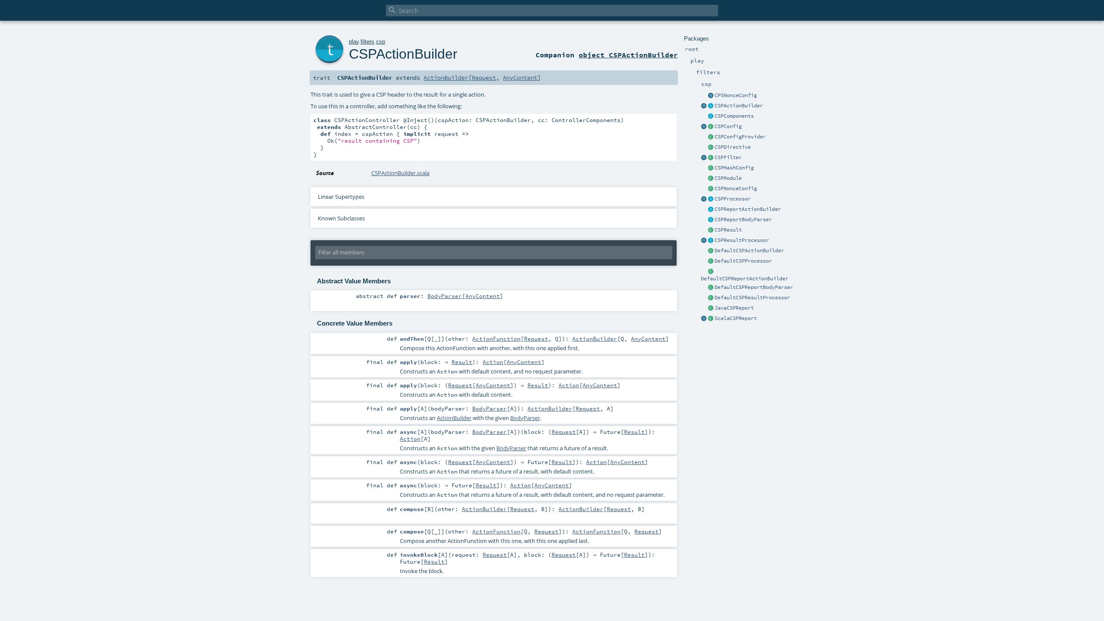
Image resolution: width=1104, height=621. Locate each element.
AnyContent (520, 78)
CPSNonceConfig (736, 95)
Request (484, 78)
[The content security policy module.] (710, 178)
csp (380, 41)
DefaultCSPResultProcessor (752, 298)
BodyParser (444, 295)
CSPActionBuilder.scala (400, 173)
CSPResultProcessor (742, 240)
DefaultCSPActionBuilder (749, 251)
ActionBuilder (445, 78)
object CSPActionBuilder (628, 54)
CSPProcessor (733, 199)
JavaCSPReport (734, 308)
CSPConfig (728, 126)
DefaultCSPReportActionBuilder (744, 279)
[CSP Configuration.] (710, 126)
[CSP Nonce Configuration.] (710, 188)
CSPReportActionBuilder (748, 209)
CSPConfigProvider (740, 137)
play (354, 41)
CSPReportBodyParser (743, 219)
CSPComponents (734, 116)
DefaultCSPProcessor (743, 261)
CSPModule (728, 178)
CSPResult (728, 230)
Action (493, 361)
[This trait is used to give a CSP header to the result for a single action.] (710, 106)
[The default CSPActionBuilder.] (710, 251)
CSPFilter (728, 157)
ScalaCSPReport (736, 318)
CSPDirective (733, 147)
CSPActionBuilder (739, 106)
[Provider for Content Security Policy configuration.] (710, 137)
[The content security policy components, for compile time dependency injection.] (710, 116)
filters (367, 41)
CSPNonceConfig (736, 188)
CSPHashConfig (734, 168)
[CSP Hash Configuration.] (710, 168)
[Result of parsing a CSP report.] (710, 318)
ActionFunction (496, 338)
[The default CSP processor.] (710, 261)
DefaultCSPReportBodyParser (754, 287)
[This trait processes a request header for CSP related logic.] (710, 199)
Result (462, 361)
